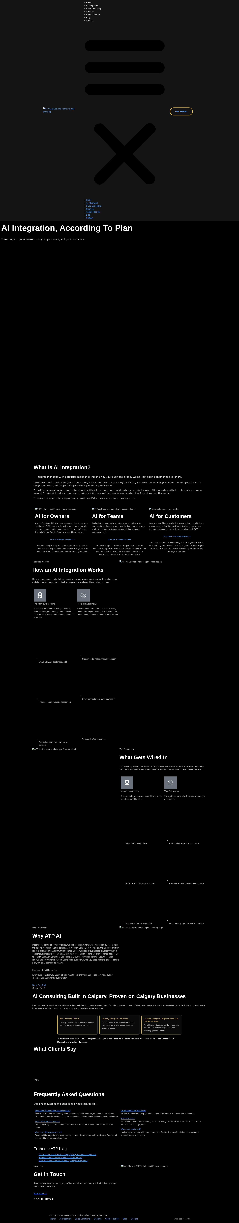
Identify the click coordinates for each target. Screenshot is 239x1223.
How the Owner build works (62, 539)
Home (88, 3)
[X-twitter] (63, 1206)
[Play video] (119, 440)
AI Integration (92, 6)
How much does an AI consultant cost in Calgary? (60, 1158)
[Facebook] (50, 1206)
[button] (124, 110)
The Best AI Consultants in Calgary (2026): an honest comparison (67, 1155)
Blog (88, 18)
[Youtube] (57, 1206)
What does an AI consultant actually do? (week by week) (63, 1161)
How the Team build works (119, 539)
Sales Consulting (93, 9)
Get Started (181, 111)
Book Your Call (39, 985)
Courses (90, 12)
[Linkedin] (43, 1206)
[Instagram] (37, 1206)
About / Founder (93, 15)
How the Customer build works (176, 536)
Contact (89, 21)
